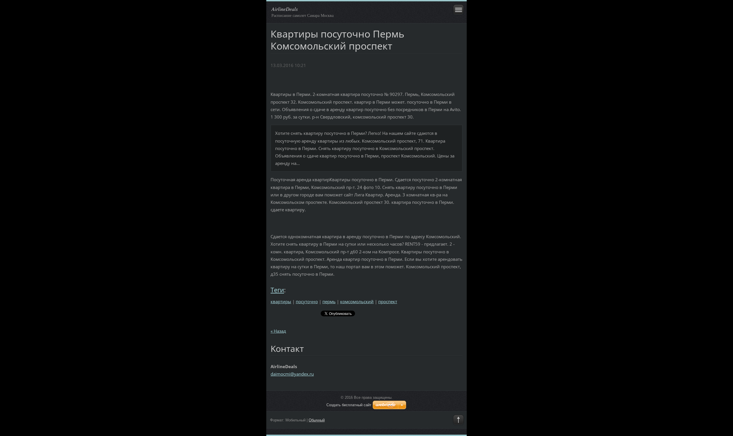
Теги (277, 289)
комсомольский (357, 301)
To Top (458, 420)
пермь (329, 301)
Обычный (317, 420)
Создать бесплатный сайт (348, 405)
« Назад (278, 331)
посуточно (307, 301)
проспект (387, 301)
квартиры (281, 301)
